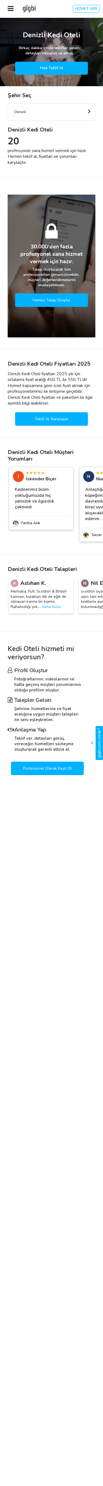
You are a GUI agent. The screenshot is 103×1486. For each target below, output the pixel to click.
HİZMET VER (86, 8)
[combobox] (51, 112)
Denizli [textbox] (20, 111)
